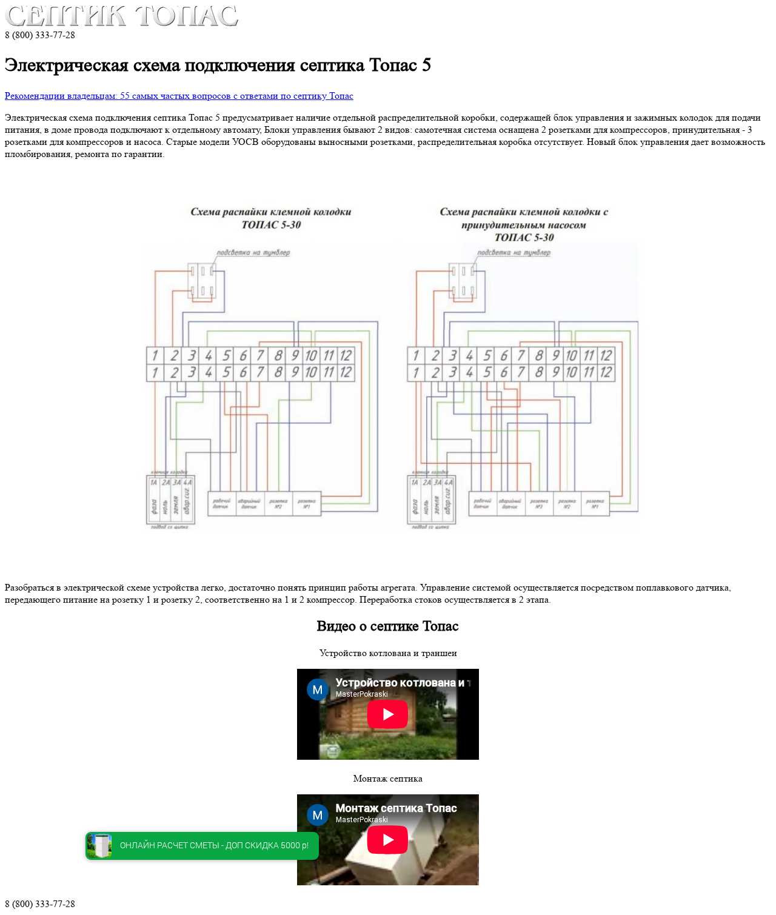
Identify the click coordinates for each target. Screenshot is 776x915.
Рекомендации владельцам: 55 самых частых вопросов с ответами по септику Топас (179, 95)
